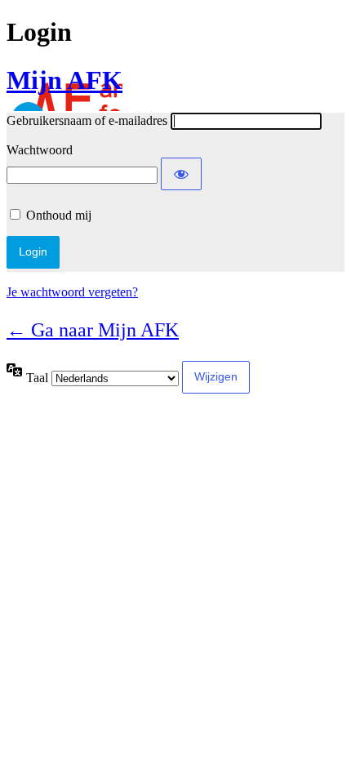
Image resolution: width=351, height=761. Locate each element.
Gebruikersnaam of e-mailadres (87, 120)
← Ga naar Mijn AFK (93, 329)
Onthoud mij (58, 215)
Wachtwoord (40, 150)
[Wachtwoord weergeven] (181, 174)
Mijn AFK (64, 80)
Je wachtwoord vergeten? (72, 292)
